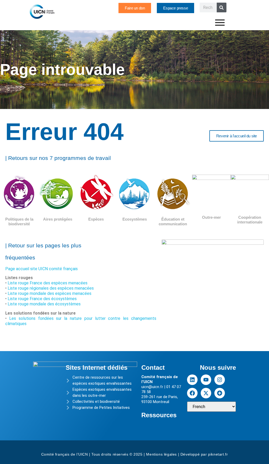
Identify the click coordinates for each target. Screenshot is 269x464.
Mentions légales (161, 454)
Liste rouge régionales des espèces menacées (51, 288)
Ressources (159, 415)
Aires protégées (57, 219)
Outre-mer (211, 217)
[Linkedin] (192, 379)
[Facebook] (192, 393)
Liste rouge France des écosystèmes (42, 298)
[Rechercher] (221, 7)
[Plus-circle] (219, 393)
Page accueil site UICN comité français (41, 268)
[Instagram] (219, 379)
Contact (153, 367)
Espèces (96, 219)
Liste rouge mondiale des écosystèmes (44, 303)
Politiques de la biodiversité (19, 221)
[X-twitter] (206, 393)
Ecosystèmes (134, 219)
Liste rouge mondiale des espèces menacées (49, 293)
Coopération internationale (249, 219)
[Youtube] (206, 379)
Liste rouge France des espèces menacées (47, 282)
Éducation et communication (173, 221)
